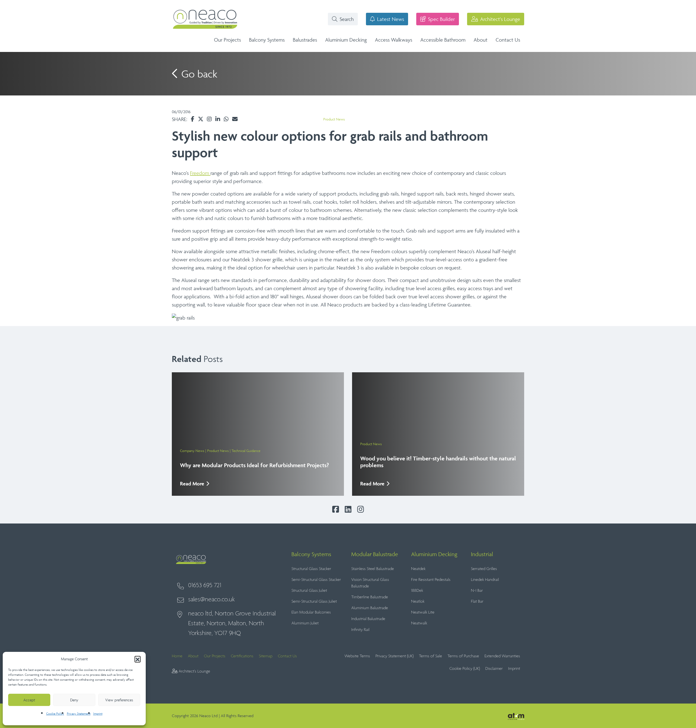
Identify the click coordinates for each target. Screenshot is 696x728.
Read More (192, 483)
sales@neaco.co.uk (211, 599)
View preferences (119, 699)
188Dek (417, 590)
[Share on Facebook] (192, 119)
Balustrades (305, 39)
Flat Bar (477, 601)
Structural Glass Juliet (309, 590)
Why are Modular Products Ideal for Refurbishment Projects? (254, 465)
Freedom (200, 173)
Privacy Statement (79, 713)
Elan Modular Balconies (311, 612)
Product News (334, 119)
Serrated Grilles (484, 568)
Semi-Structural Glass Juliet (314, 601)
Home (177, 656)
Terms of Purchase (463, 656)
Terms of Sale (430, 656)
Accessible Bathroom (442, 39)
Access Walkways (393, 39)
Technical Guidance (246, 450)
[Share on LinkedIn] (217, 119)
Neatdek (418, 568)
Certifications (242, 656)
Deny (74, 699)
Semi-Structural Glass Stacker (316, 579)
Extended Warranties (502, 656)
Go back (198, 73)
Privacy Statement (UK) (394, 656)
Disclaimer (494, 668)
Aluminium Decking (346, 39)
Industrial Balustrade (368, 618)
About (480, 39)
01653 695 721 (204, 585)
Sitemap (265, 656)
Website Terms (357, 656)
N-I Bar (477, 590)
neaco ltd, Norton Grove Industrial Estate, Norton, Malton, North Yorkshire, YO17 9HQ (232, 623)
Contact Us (508, 39)
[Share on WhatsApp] (226, 119)
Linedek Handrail (485, 579)
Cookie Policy (55, 713)
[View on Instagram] (209, 119)
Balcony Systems (267, 39)
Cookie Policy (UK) (464, 668)
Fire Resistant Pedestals (430, 579)
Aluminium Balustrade (369, 608)
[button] (137, 659)
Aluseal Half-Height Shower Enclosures (467, 38)
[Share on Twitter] (200, 119)
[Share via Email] (235, 119)
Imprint (97, 713)
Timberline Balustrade (369, 597)
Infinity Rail (360, 629)
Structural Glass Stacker (311, 568)
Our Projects (227, 39)
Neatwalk (419, 623)
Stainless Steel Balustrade (372, 568)
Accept (29, 699)
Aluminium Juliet (305, 623)
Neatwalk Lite (422, 612)
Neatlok (417, 601)
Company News (192, 450)
